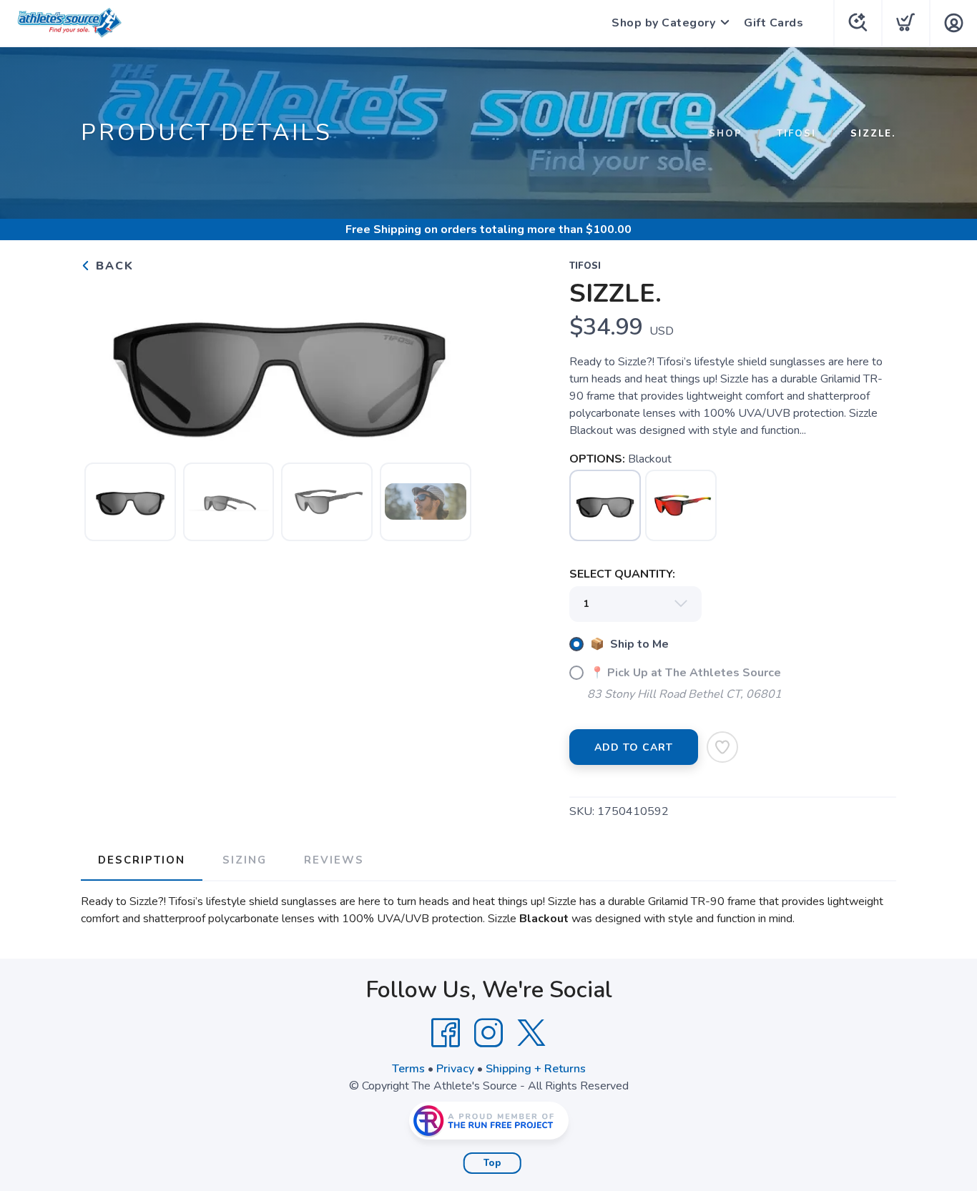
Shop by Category (663, 23)
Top (492, 1163)
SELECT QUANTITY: (622, 574)
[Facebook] (445, 1033)
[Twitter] (531, 1033)
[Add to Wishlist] (722, 747)
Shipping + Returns (536, 1069)
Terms (408, 1069)
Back (113, 266)
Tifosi (796, 133)
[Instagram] (488, 1033)
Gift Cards (773, 23)
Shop (725, 133)
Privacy (455, 1069)
